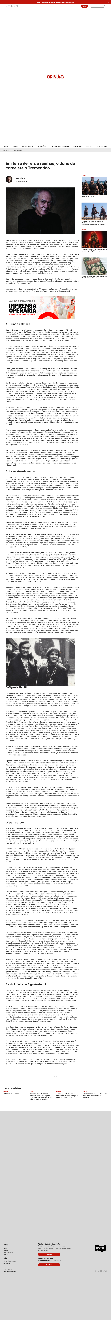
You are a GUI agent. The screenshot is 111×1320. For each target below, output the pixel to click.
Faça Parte (49, 1264)
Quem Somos (7, 1267)
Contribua (49, 1254)
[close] (109, 2)
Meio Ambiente (27, 146)
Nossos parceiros (8, 1269)
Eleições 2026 (18, 150)
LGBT (5, 1259)
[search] (102, 6)
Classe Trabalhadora (60, 146)
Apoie (84, 6)
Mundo (15, 146)
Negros (5, 1257)
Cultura (89, 146)
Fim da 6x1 (6, 150)
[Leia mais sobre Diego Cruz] (10, 179)
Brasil (5, 146)
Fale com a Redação (9, 1271)
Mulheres (6, 1255)
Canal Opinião (102, 146)
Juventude (77, 146)
